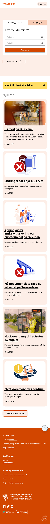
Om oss (5, 460)
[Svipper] (9, 4)
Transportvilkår (8, 479)
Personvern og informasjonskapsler (15, 475)
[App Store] (22, 512)
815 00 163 (42, 444)
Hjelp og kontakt (8, 448)
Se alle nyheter (15, 413)
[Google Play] (9, 512)
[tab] (15, 22)
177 (21, 444)
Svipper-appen (8, 462)
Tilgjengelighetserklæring (12, 483)
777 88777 (13, 440)
